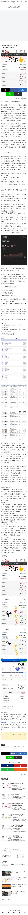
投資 (4, 744)
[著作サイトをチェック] (7, 765)
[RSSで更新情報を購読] (20, 769)
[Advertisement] (14, 26)
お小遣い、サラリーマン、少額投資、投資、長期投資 (13, 746)
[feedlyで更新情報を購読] (7, 769)
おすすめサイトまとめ (7, 722)
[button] (18, 94)
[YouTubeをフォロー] (20, 765)
